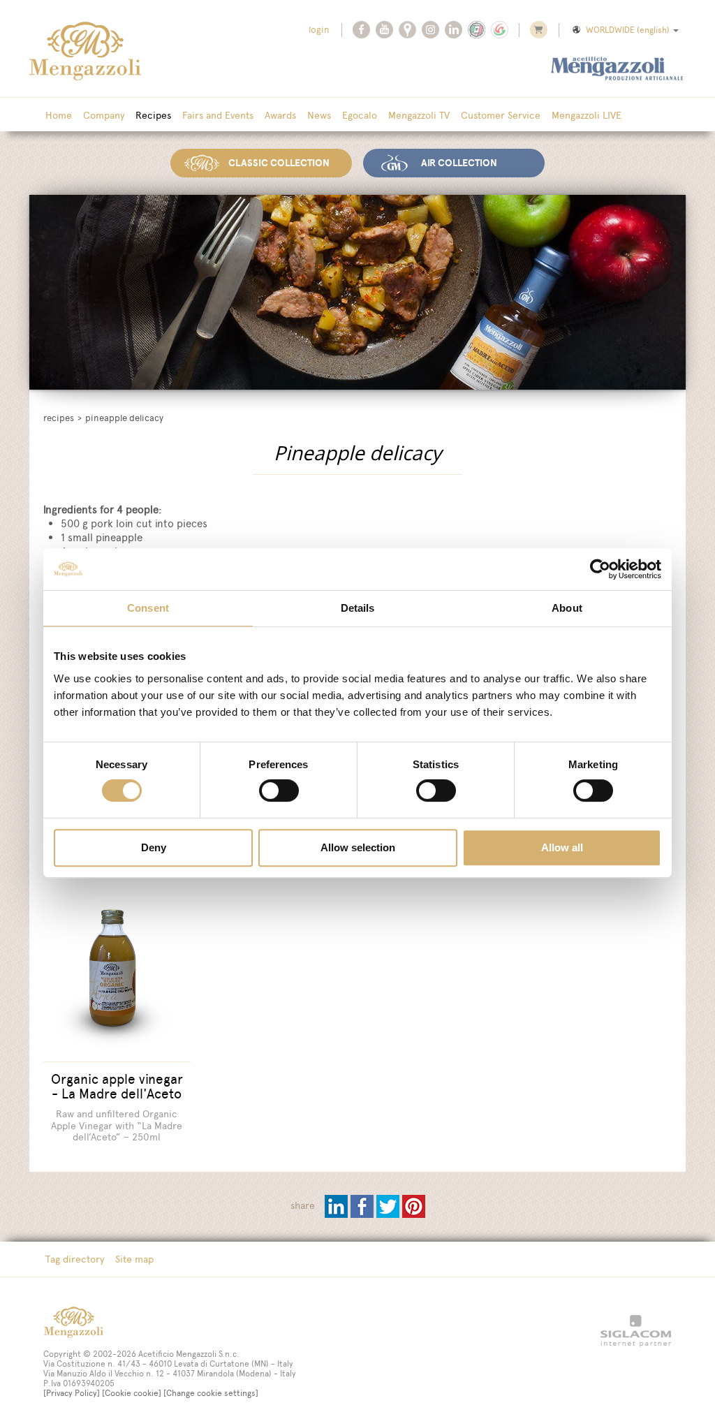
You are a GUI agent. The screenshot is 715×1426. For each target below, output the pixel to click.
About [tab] (567, 608)
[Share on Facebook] (363, 1206)
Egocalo (359, 115)
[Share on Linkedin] (338, 1206)
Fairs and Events (217, 115)
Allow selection (357, 847)
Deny (153, 847)
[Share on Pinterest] (413, 1206)
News (319, 115)
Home (58, 115)
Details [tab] (358, 608)
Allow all (562, 847)
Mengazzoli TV (419, 115)
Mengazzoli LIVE (586, 115)
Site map (134, 1259)
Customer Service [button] (500, 115)
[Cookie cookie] (131, 1393)
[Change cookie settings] (210, 1393)
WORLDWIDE (628, 30)
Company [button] (103, 115)
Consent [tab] (148, 608)
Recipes (153, 115)
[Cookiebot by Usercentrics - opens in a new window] (600, 569)
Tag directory (74, 1259)
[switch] (279, 790)
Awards (280, 115)
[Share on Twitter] (389, 1206)
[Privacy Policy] (71, 1393)
